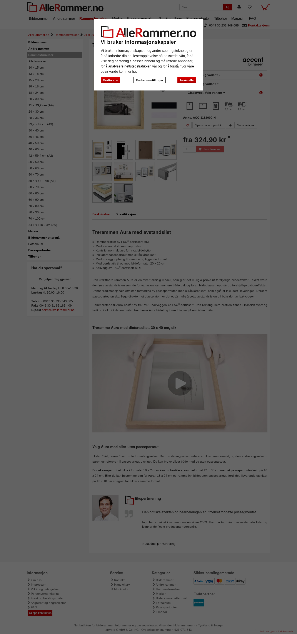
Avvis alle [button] (187, 80)
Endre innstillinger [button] (149, 80)
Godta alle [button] (110, 80)
